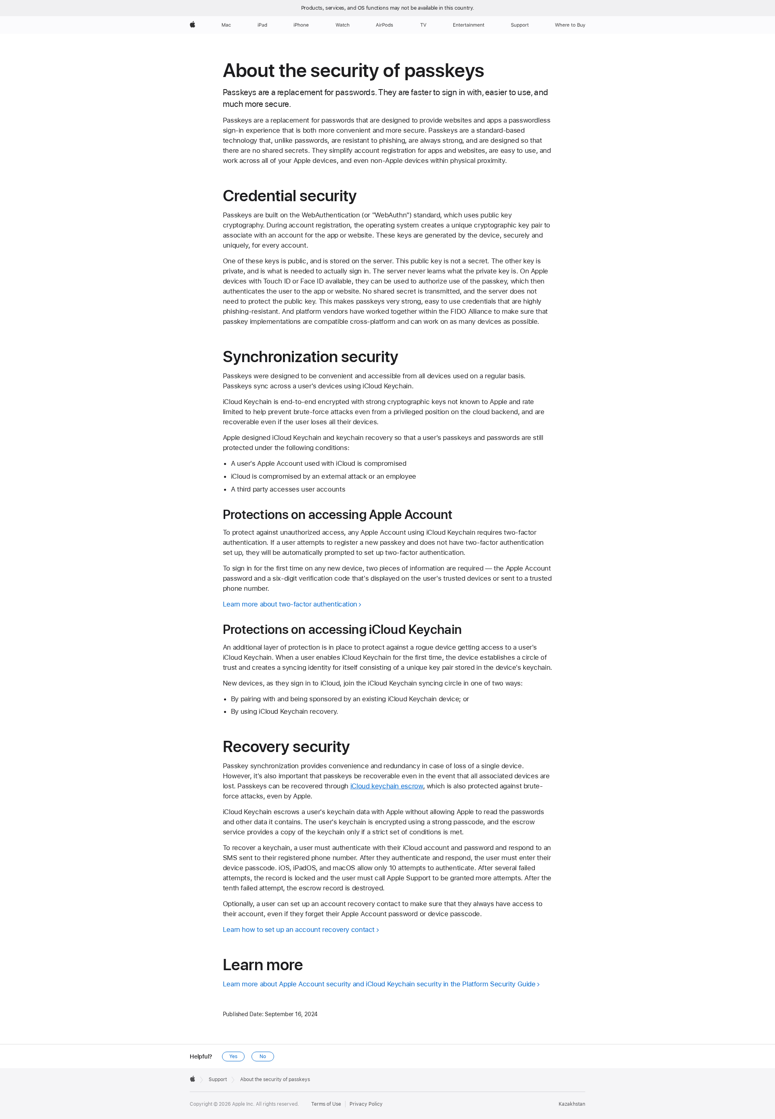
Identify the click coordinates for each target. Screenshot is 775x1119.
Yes (233, 1056)
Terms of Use (326, 1104)
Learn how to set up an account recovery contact (299, 929)
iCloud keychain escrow (386, 786)
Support (218, 1079)
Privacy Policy (366, 1104)
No (263, 1056)
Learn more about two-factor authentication (290, 604)
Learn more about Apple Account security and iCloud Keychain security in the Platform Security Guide (379, 984)
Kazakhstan (572, 1104)
